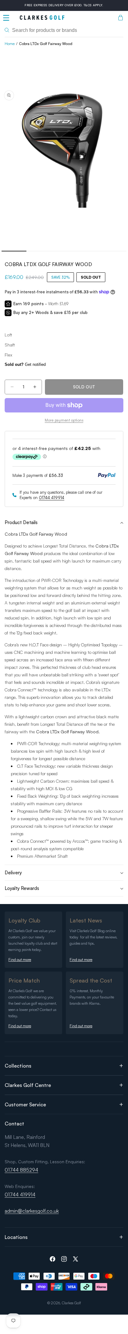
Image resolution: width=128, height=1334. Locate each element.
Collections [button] (18, 1066)
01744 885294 (21, 1170)
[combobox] (64, 30)
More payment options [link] (64, 420)
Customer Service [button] (25, 1104)
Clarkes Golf (71, 1303)
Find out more (19, 959)
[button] (6, 18)
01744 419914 (51, 497)
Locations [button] (16, 1237)
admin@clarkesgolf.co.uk (32, 1211)
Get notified (25, 364)
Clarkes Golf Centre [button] (28, 1085)
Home (10, 43)
